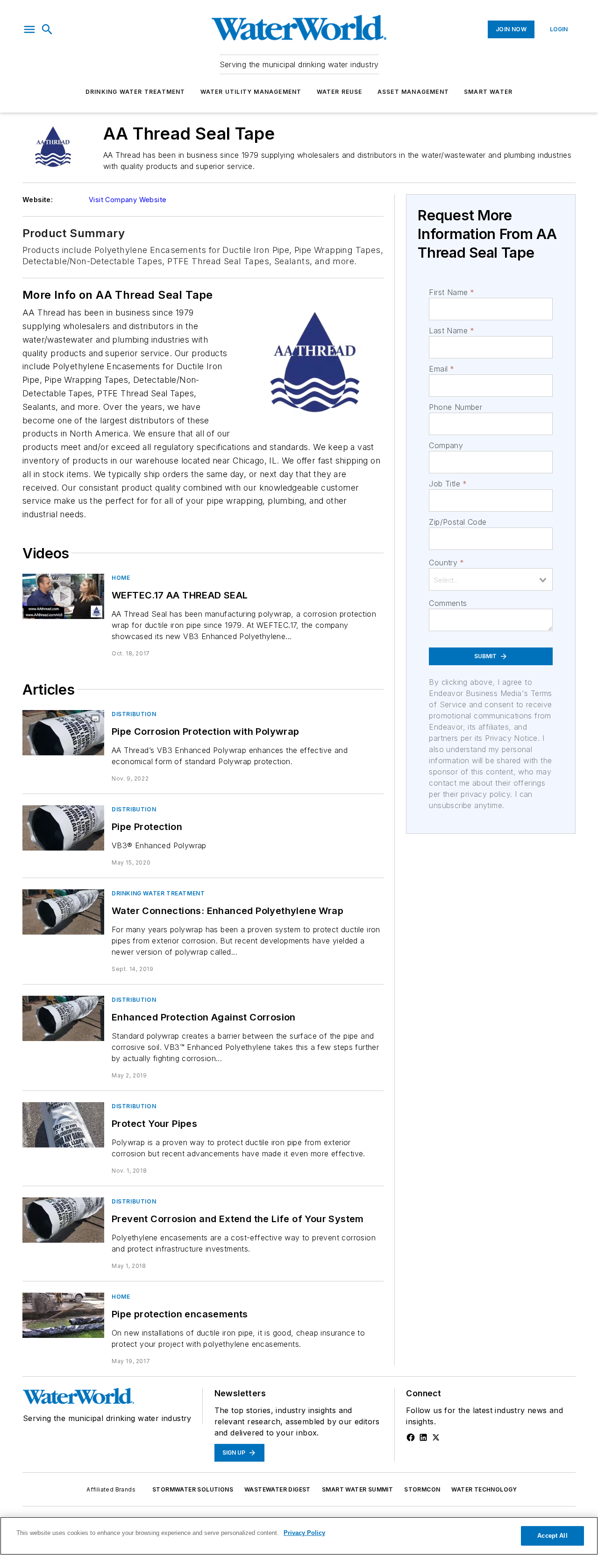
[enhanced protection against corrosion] (63, 1018)
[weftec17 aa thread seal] (63, 596)
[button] (29, 29)
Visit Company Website (127, 200)
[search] (47, 29)
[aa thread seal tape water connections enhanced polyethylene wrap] (63, 912)
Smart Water (488, 91)
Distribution (134, 714)
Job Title (448, 483)
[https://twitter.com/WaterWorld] (436, 1437)
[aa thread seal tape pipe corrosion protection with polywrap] (63, 732)
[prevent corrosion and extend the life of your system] (63, 1220)
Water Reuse (340, 91)
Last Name (451, 330)
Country (446, 562)
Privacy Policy (304, 1532)
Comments (448, 603)
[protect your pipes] (63, 1124)
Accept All (552, 1535)
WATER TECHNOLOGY (484, 1489)
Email (441, 368)
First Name (451, 292)
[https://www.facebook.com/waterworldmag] (410, 1437)
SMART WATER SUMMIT (357, 1489)
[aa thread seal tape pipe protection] (63, 828)
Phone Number (455, 407)
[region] (299, 1536)
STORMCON (422, 1489)
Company (446, 445)
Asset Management (413, 91)
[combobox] (491, 579)
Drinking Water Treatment (135, 91)
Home (121, 577)
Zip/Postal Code (457, 522)
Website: (37, 200)
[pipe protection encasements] (63, 1315)
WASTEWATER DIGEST (277, 1489)
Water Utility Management (251, 91)
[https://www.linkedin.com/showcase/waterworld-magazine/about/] (423, 1437)
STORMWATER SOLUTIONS (192, 1489)
